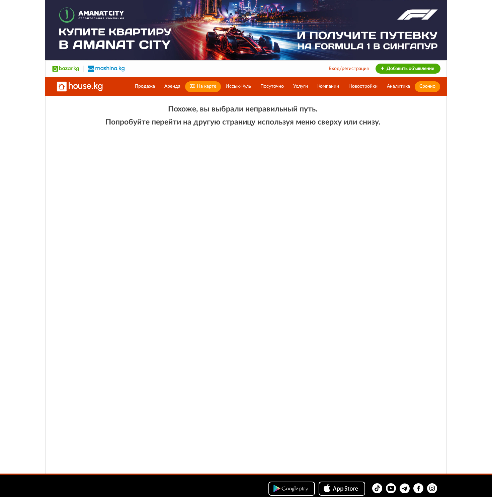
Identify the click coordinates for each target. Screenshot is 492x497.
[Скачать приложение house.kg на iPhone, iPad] (341, 488)
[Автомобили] (106, 69)
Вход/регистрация (349, 68)
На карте (205, 86)
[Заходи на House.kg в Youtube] (391, 488)
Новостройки (363, 86)
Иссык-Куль (238, 86)
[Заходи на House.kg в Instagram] (432, 488)
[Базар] (65, 69)
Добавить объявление (410, 68)
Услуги (300, 86)
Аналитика (398, 86)
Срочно (427, 86)
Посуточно (272, 86)
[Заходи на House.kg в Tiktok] (377, 488)
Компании (328, 86)
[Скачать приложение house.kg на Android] (291, 488)
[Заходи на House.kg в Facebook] (418, 488)
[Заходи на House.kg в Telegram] (405, 488)
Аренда (172, 86)
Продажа (145, 86)
